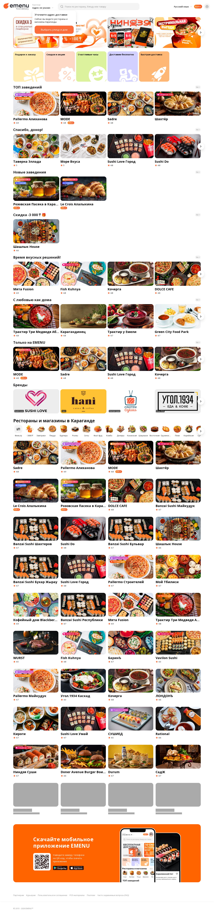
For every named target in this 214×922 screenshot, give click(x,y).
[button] (43, 6)
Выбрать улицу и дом (54, 29)
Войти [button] (198, 6)
